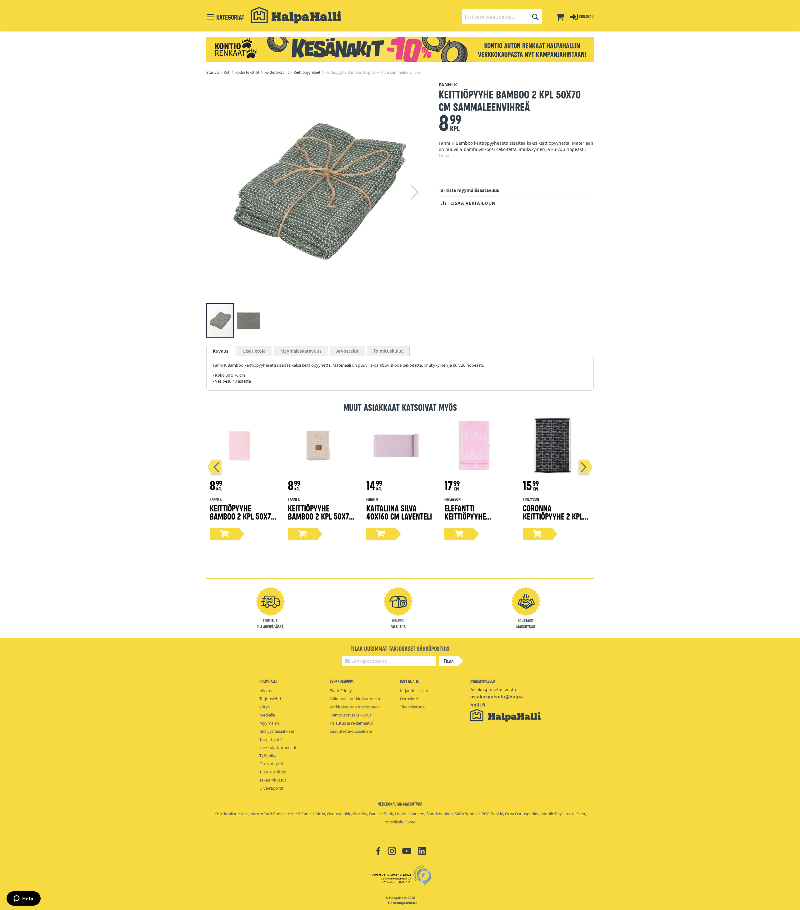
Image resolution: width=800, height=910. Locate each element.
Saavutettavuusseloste (351, 731)
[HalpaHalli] (296, 15)
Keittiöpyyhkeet (307, 72)
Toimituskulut (388, 351)
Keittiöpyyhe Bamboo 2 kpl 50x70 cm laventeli (242, 516)
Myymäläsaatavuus (301, 351)
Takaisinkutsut (272, 780)
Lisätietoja (254, 351)
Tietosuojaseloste (403, 902)
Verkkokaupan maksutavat (355, 707)
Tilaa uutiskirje (272, 772)
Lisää (444, 155)
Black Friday (341, 690)
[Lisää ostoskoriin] (224, 534)
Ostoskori (409, 698)
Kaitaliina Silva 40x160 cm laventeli (399, 511)
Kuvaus (220, 351)
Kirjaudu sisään (414, 690)
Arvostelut (347, 351)
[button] (414, 192)
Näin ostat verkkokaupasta (355, 698)
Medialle (267, 715)
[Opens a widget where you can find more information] (23, 899)
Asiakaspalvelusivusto (493, 689)
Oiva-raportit (271, 788)
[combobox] (502, 16)
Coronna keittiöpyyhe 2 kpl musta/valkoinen (553, 516)
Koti (227, 72)
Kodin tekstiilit (247, 72)
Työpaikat (268, 755)
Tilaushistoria (412, 707)
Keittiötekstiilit (277, 72)
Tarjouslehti (270, 698)
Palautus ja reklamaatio (351, 723)
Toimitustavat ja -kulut (350, 715)
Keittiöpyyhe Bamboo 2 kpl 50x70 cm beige (320, 516)
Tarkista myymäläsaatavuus (469, 190)
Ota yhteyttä (271, 764)
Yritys (264, 707)
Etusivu (213, 72)
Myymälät (268, 690)
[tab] (220, 351)
